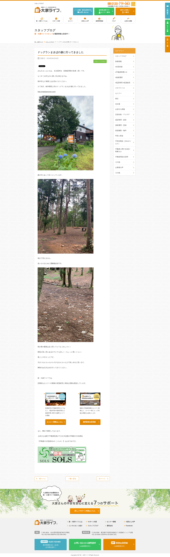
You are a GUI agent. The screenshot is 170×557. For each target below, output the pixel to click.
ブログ (114, 21)
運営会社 (110, 526)
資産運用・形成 (120, 125)
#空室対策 (119, 67)
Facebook (129, 526)
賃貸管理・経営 (120, 120)
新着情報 (118, 61)
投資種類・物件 (120, 130)
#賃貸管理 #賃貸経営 (122, 83)
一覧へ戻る (72, 479)
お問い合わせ (167, 10)
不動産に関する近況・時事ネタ (123, 150)
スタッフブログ (100, 61)
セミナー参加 (167, 26)
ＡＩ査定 (167, 42)
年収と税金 (119, 136)
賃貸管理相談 (99, 21)
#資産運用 (119, 77)
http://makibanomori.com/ (47, 92)
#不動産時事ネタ (121, 72)
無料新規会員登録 (89, 422)
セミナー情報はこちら (55, 422)
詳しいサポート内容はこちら (85, 511)
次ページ (102, 479)
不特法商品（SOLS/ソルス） (123, 142)
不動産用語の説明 (121, 157)
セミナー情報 (111, 522)
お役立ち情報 (128, 21)
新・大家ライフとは (41, 21)
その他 (117, 162)
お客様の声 (119, 167)
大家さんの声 (85, 21)
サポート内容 (56, 21)
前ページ (42, 479)
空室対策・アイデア (122, 114)
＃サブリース (120, 88)
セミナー (70, 21)
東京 (116, 99)
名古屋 (117, 104)
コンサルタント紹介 (75, 526)
